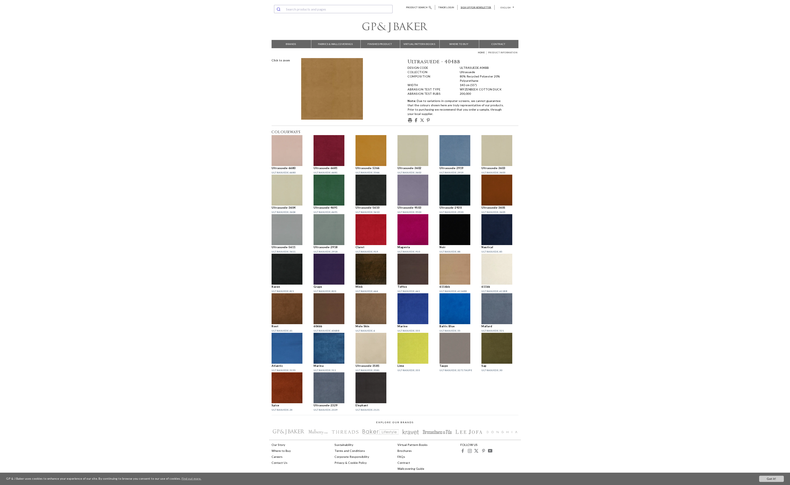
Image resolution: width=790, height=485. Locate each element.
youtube (490, 450)
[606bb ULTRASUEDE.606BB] (332, 308)
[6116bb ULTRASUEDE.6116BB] (457, 269)
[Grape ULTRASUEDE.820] (332, 269)
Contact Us (279, 462)
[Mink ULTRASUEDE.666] (374, 269)
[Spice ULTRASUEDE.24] (290, 387)
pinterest (483, 450)
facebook (462, 450)
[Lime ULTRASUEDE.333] (415, 348)
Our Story (278, 444)
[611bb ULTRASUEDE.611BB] (499, 269)
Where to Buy (458, 44)
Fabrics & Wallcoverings (335, 44)
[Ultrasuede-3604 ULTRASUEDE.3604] (290, 190)
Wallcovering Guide (410, 468)
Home (481, 52)
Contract (498, 44)
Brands (291, 44)
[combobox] (333, 9)
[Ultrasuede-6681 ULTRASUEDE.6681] (332, 150)
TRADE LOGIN (446, 7)
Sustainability (344, 444)
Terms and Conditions (350, 450)
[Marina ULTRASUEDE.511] (332, 348)
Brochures (404, 450)
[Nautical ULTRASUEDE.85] (499, 229)
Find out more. (191, 478)
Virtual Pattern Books (419, 44)
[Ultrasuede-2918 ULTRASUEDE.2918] (332, 229)
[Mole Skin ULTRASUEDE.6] (374, 308)
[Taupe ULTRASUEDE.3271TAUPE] (457, 348)
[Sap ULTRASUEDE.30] (499, 348)
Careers (277, 456)
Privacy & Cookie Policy (351, 462)
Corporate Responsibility (352, 456)
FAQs (401, 456)
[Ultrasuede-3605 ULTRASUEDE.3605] (499, 190)
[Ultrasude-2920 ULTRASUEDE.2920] (457, 190)
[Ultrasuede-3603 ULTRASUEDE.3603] (499, 150)
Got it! (771, 478)
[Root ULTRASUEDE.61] (290, 308)
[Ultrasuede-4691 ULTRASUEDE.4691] (332, 190)
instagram (469, 450)
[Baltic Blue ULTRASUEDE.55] (457, 308)
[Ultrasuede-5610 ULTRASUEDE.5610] (374, 190)
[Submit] (279, 9)
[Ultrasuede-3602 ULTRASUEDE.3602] (415, 150)
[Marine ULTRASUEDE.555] (415, 308)
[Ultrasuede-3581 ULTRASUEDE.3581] (374, 348)
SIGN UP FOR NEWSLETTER (476, 7)
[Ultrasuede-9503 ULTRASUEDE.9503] (415, 190)
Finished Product (380, 44)
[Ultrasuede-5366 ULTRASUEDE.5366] (374, 150)
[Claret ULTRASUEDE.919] (374, 229)
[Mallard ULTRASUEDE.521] (499, 308)
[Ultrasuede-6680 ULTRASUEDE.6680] (290, 150)
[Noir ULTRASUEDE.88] (457, 229)
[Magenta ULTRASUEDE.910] (415, 229)
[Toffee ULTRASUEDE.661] (415, 269)
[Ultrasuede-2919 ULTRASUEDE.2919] (457, 150)
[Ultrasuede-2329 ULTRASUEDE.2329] (332, 387)
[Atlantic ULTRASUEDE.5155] (290, 348)
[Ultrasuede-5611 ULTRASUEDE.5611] (290, 229)
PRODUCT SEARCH (417, 7)
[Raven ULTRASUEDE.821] (290, 269)
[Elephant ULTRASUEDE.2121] (374, 387)
